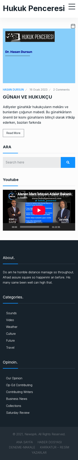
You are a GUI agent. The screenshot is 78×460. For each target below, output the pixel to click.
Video (10, 320)
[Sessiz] (64, 227)
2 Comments (61, 89)
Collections (13, 406)
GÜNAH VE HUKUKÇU (27, 97)
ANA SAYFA (24, 442)
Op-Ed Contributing (19, 385)
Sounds (11, 313)
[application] (39, 210)
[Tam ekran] (70, 227)
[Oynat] (8, 227)
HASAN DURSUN (13, 89)
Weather (11, 327)
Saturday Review (18, 413)
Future (10, 340)
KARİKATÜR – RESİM (54, 447)
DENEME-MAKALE (22, 447)
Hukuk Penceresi (34, 8)
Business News (16, 399)
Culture (11, 334)
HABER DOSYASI (49, 442)
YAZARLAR (39, 452)
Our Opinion (14, 378)
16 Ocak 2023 (39, 89)
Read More (13, 133)
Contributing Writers (19, 392)
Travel (10, 347)
